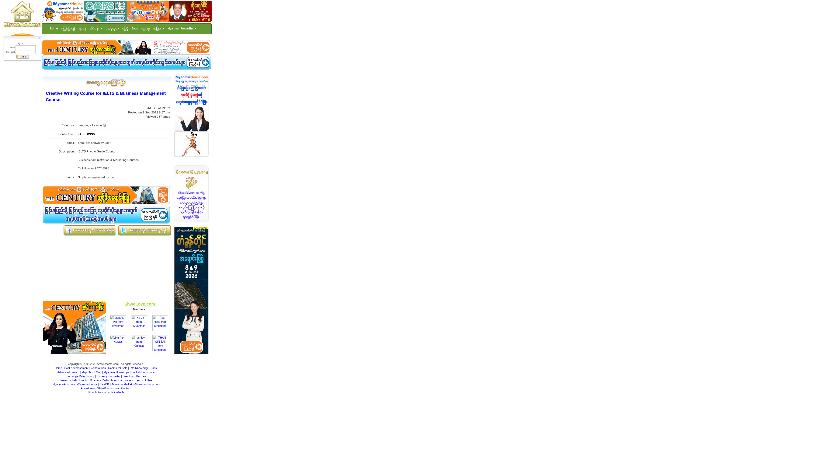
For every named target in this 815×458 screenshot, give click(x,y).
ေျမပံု (125, 29)
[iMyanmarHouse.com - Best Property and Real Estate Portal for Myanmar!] (191, 102)
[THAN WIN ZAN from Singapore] (160, 343)
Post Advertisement (76, 368)
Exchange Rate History (80, 376)
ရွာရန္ (82, 29)
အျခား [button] (157, 29)
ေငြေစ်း (145, 29)
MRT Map (95, 372)
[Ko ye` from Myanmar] (139, 323)
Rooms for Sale (117, 368)
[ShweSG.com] (191, 193)
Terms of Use (143, 380)
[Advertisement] (21, 126)
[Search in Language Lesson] (105, 125)
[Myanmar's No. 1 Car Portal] (105, 11)
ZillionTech (117, 392)
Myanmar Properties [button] (180, 29)
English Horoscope (143, 372)
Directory (128, 376)
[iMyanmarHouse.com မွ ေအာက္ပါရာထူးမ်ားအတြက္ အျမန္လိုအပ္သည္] (126, 62)
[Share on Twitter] (144, 230)
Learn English (68, 380)
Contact (126, 388)
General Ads (98, 368)
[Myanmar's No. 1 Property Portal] (63, 11)
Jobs (135, 29)
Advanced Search (68, 372)
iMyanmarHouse (87, 384)
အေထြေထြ (112, 29)
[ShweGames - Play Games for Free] (191, 144)
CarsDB (104, 384)
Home (54, 29)
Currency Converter (108, 376)
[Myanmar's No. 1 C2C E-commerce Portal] (148, 11)
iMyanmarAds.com (63, 384)
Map (84, 372)
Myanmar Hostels (122, 380)
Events (83, 380)
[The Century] (126, 47)
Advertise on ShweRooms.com (100, 388)
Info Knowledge (139, 368)
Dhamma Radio (99, 380)
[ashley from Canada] (139, 343)
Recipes (141, 376)
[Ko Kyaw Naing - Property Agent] (190, 11)
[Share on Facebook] (89, 230)
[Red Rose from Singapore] (160, 323)
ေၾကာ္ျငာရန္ (68, 29)
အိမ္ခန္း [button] (95, 29)
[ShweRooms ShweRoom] (22, 14)
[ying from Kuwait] (118, 343)
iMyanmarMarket (121, 384)
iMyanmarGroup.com (147, 384)
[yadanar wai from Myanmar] (118, 323)
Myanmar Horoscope (116, 372)
